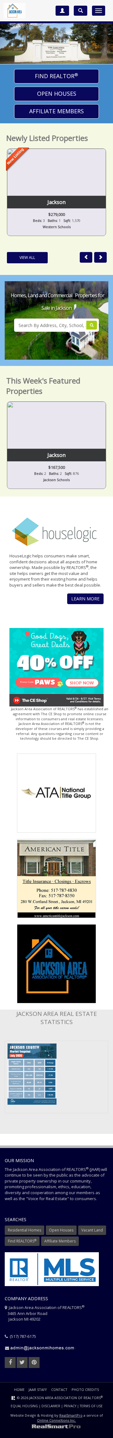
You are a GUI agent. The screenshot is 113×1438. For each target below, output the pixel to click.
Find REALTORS (22, 1241)
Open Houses (56, 93)
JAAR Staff (38, 1389)
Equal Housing (24, 1406)
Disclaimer (50, 1406)
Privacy (70, 1406)
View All (27, 257)
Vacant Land (92, 1230)
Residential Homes (24, 1230)
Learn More (85, 599)
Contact (59, 1389)
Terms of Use (91, 1406)
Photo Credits (85, 1389)
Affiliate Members (56, 111)
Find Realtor (56, 76)
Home (19, 1389)
